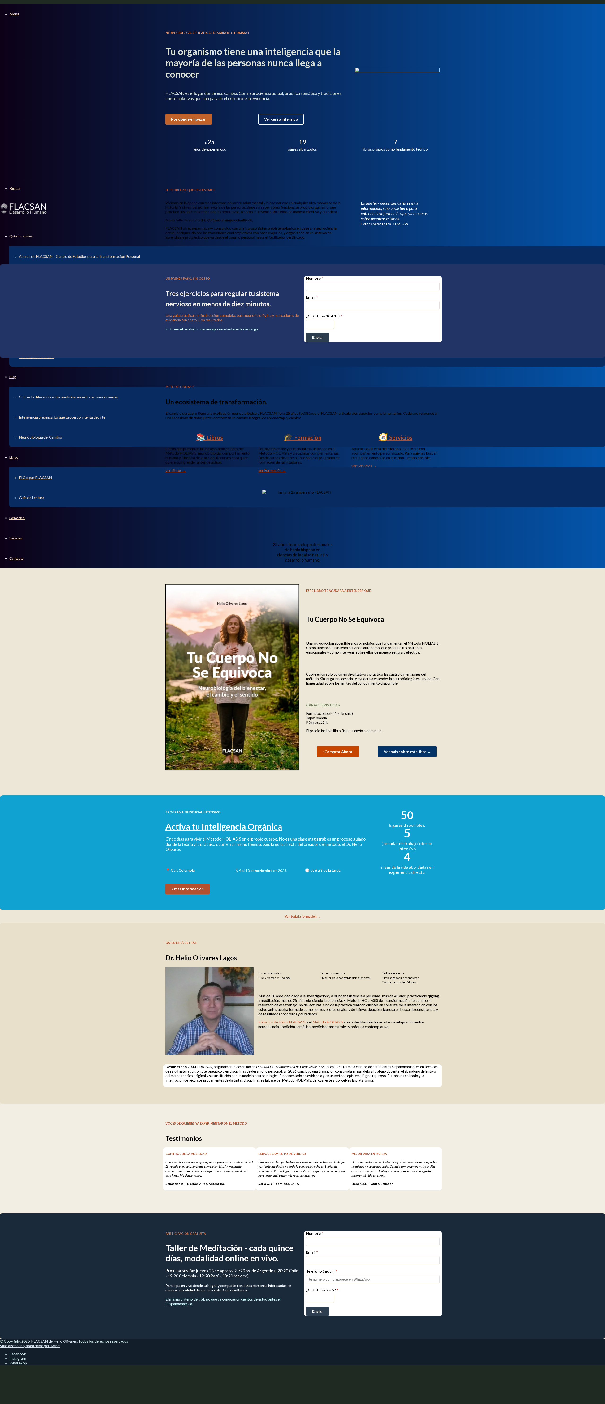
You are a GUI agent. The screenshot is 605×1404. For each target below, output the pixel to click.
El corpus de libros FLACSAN (282, 1022)
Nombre (314, 278)
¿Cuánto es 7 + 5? (322, 1290)
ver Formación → (272, 470)
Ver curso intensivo (281, 119)
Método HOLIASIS (327, 1022)
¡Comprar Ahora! (338, 751)
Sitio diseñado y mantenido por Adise (30, 1345)
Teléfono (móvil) (321, 1271)
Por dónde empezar (188, 119)
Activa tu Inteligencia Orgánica (223, 826)
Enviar (317, 337)
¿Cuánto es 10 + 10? (324, 316)
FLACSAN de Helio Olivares (54, 1341)
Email (312, 297)
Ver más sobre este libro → (407, 751)
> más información (187, 889)
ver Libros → (175, 470)
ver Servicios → (363, 466)
